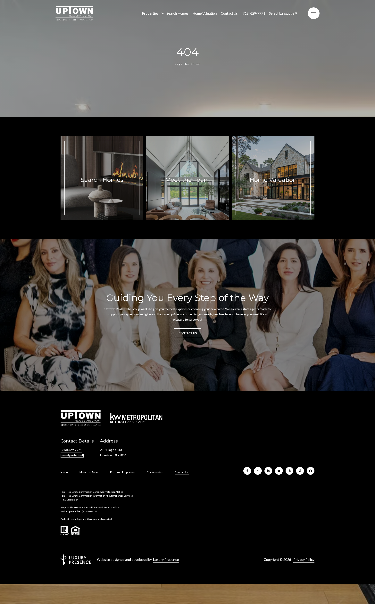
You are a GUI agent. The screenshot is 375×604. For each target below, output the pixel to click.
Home (64, 472)
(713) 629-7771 (253, 13)
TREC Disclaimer (69, 499)
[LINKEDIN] (268, 471)
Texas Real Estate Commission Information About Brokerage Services (97, 495)
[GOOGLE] (300, 471)
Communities (155, 472)
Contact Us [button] (188, 333)
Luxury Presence (166, 559)
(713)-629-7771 (90, 511)
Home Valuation (204, 13)
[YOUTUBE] (279, 471)
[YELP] (289, 471)
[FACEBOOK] (247, 471)
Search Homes (177, 13)
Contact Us (182, 472)
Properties (150, 13)
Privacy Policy (303, 559)
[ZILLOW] (310, 471)
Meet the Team (88, 472)
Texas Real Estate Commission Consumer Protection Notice (92, 491)
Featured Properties (122, 472)
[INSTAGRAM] (258, 471)
